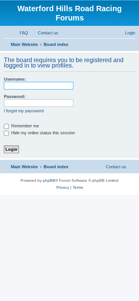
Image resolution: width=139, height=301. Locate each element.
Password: (14, 96)
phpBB (49, 180)
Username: (15, 79)
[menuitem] (20, 32)
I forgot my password (24, 110)
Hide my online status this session (42, 132)
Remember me (24, 125)
